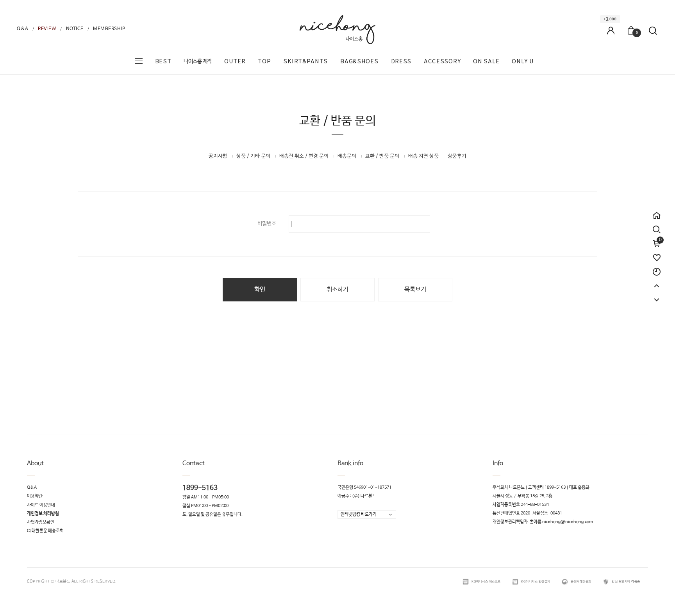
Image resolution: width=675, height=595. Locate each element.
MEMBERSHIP (109, 29)
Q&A (23, 29)
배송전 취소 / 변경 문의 (304, 156)
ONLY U (523, 61)
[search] (656, 229)
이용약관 (35, 496)
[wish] (656, 254)
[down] (656, 296)
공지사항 (218, 156)
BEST (163, 61)
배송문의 (347, 156)
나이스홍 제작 (198, 61)
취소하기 (337, 289)
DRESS (401, 61)
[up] (656, 282)
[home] (656, 212)
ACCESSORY (442, 61)
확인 (259, 289)
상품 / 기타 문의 (253, 156)
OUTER (235, 61)
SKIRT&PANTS (305, 61)
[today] (656, 268)
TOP (264, 61)
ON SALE (486, 61)
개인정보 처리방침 (43, 513)
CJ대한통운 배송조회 (45, 531)
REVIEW (47, 29)
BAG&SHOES (359, 61)
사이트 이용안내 (41, 505)
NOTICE (75, 29)
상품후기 (457, 156)
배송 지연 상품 (423, 156)
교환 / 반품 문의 (382, 156)
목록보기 (415, 289)
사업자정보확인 (40, 522)
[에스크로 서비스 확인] (465, 581)
